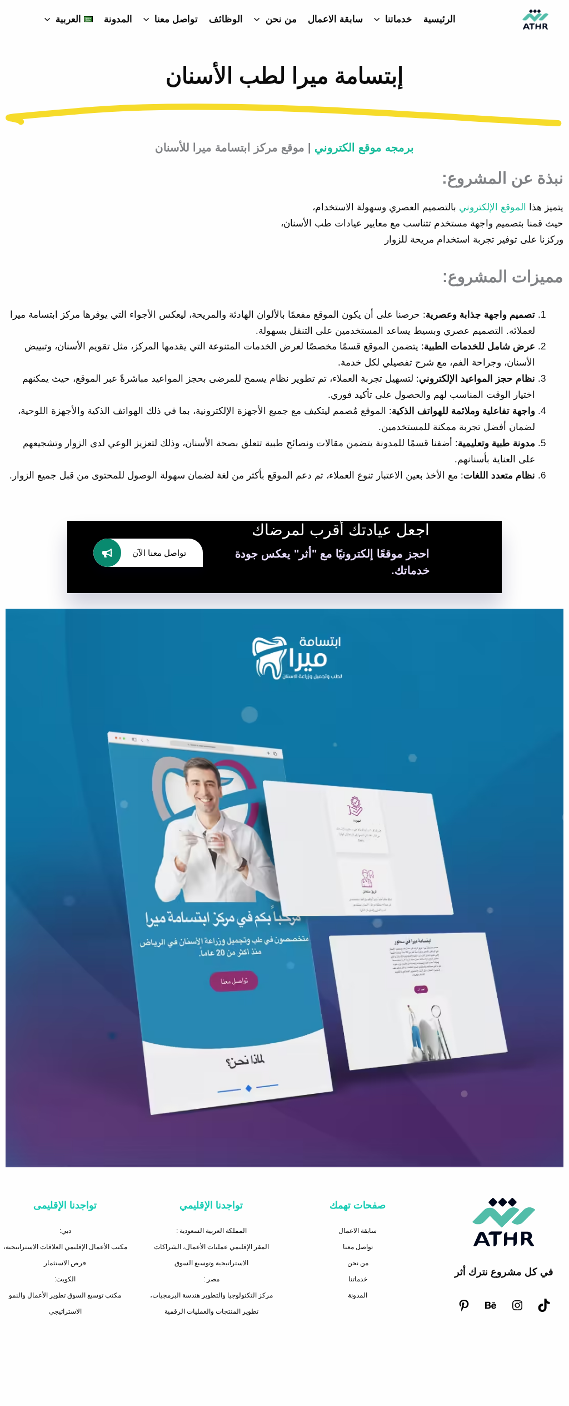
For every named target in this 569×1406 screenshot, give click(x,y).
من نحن (281, 19)
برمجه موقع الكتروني (364, 147)
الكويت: (65, 1279)
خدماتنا (398, 19)
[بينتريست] (464, 1310)
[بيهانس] (490, 1310)
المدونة (118, 19)
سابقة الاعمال (335, 19)
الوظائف (226, 19)
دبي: (65, 1231)
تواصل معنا (176, 19)
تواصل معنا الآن (159, 553)
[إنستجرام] (517, 1310)
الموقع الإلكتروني (492, 207)
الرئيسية (439, 19)
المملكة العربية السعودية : (211, 1231)
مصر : (211, 1279)
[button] (379, 19)
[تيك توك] (544, 1310)
